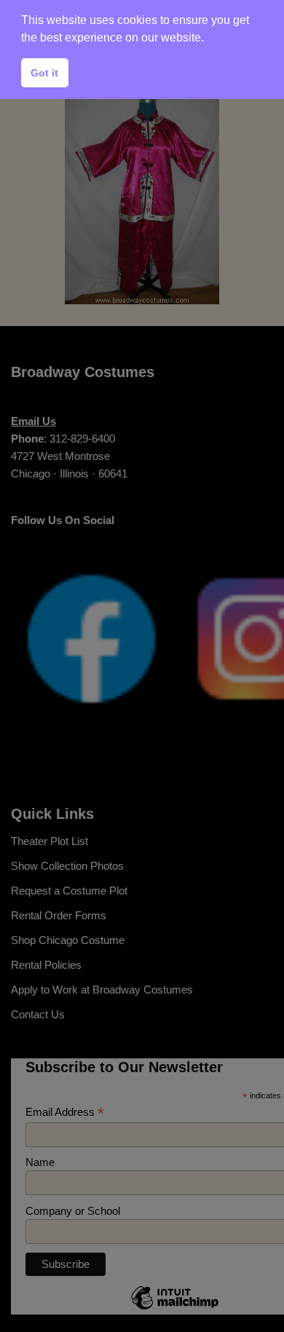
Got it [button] (44, 73)
